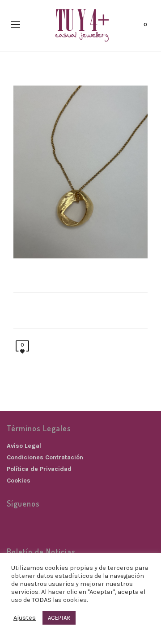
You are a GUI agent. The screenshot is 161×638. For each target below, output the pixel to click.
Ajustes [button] (24, 618)
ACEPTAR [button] (59, 617)
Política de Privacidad (39, 469)
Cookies (18, 480)
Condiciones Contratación (45, 457)
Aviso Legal (24, 446)
